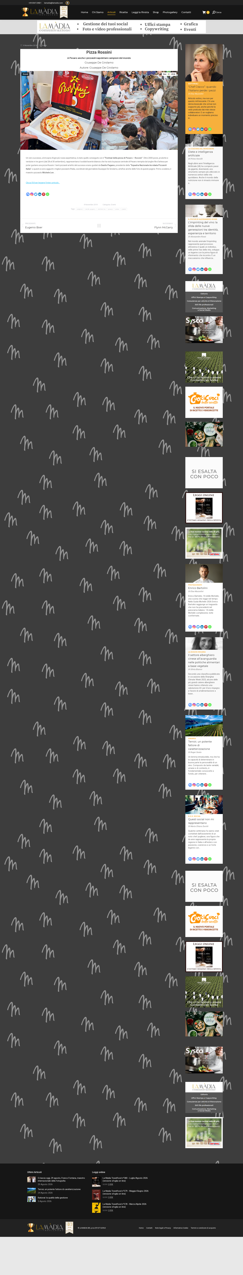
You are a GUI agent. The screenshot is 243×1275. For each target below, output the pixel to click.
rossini (124, 209)
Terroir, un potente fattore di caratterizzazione (59, 1189)
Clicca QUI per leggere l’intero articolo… (43, 183)
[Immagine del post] (31, 1179)
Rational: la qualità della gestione (53, 1197)
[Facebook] (28, 194)
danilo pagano (90, 209)
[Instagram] (31, 194)
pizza (117, 209)
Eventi (44, 45)
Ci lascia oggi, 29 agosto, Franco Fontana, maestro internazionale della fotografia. (61, 1179)
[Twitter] (35, 194)
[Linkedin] (39, 194)
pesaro (110, 209)
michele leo (102, 209)
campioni (80, 209)
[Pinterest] (43, 194)
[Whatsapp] (47, 194)
